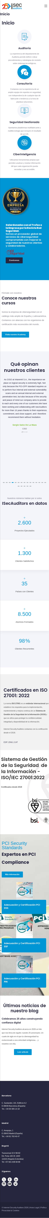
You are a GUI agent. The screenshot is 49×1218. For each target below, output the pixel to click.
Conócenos (14, 260)
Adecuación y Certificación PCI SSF (22, 945)
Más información (12, 874)
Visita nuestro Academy (15, 335)
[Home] (12, 5)
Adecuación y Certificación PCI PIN (22, 980)
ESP (5, 742)
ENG (11, 742)
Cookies (16, 1210)
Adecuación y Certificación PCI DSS (22, 906)
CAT (16, 742)
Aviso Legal (34, 1208)
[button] (4, 482)
